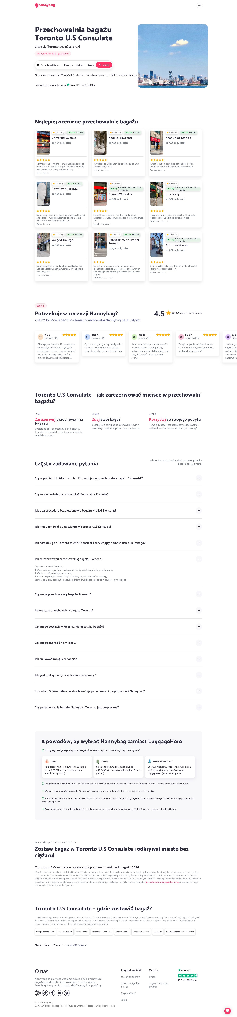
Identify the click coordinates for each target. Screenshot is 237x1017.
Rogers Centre (122, 931)
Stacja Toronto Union (45, 931)
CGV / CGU (40, 1005)
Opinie (124, 999)
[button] (227, 1011)
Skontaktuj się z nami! (189, 463)
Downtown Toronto (141, 931)
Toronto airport (65, 931)
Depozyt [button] (68, 65)
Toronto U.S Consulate (101, 931)
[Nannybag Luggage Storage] (46, 5)
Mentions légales (54, 1005)
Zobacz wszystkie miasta (130, 985)
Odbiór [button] (79, 65)
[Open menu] (199, 5)
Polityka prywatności (75, 1005)
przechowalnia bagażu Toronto (162, 881)
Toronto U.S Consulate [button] (50, 65)
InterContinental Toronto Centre (180, 931)
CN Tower (158, 931)
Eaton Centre (82, 931)
